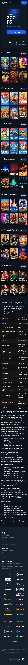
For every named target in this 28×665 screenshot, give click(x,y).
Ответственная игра (8, 552)
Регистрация (16, 32)
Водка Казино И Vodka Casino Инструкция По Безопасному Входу (13, 311)
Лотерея (4, 542)
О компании (5, 535)
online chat (14, 566)
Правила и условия (7, 550)
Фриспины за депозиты (8, 544)
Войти (24, 2)
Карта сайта (5, 557)
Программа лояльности (8, 537)
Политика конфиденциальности (10, 555)
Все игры (23, 53)
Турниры (4, 539)
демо (5, 69)
